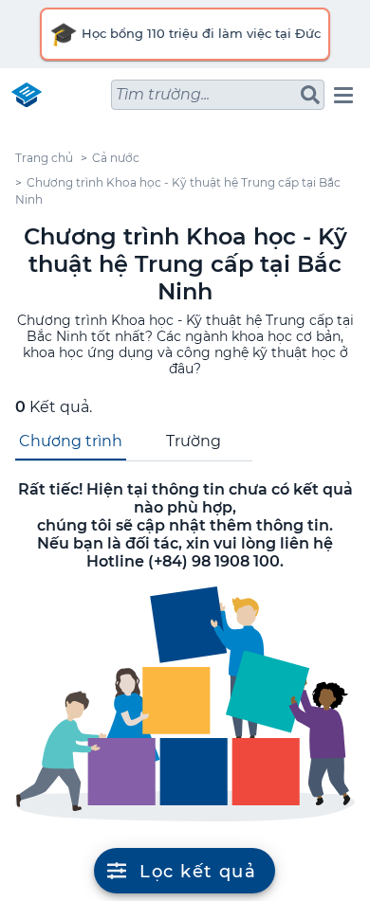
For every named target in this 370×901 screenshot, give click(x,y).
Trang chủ (44, 158)
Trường (193, 441)
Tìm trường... (163, 94)
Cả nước (115, 158)
